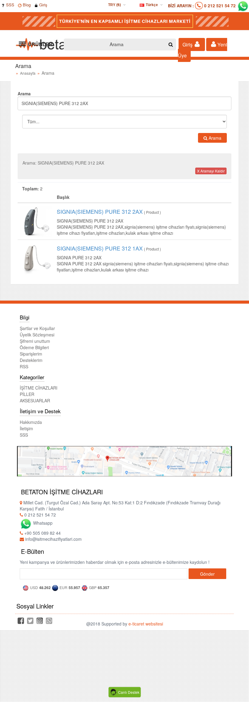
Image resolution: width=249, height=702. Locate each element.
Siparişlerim (31, 354)
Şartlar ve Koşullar (37, 328)
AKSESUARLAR (35, 400)
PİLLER (27, 394)
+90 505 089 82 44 (42, 533)
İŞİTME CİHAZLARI (38, 388)
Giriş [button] (188, 44)
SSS (9, 5)
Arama (214, 138)
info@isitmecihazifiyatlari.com (53, 539)
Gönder (207, 574)
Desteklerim (31, 360)
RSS (24, 366)
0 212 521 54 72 (220, 5)
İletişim (26, 428)
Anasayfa (28, 73)
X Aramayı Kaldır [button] (211, 170)
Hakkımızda (31, 422)
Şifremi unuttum (35, 341)
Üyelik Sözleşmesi (37, 335)
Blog (26, 5)
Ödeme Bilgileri (34, 347)
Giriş (42, 5)
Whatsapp (42, 523)
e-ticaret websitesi (145, 624)
